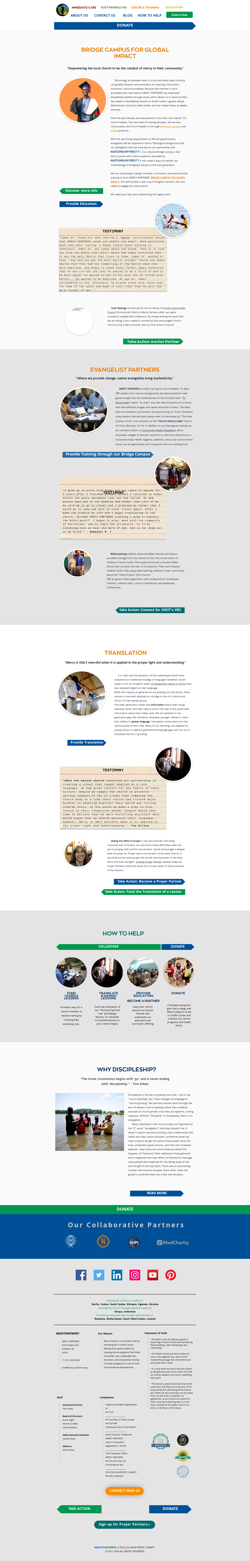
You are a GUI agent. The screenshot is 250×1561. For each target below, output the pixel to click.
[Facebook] (81, 1275)
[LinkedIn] (117, 1275)
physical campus (171, 127)
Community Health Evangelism (159, 431)
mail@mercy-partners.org (74, 1368)
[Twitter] (99, 1275)
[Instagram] (134, 1275)
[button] (83, 100)
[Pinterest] (170, 1275)
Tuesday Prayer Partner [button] (149, 862)
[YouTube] (152, 1275)
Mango (125, 238)
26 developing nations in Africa (168, 684)
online (114, 131)
